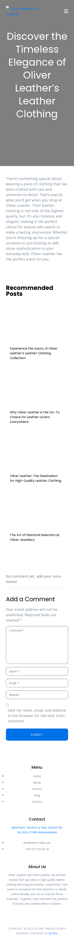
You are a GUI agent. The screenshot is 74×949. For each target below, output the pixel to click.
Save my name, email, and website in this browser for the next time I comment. (37, 715)
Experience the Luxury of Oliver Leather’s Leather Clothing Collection (34, 353)
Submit (37, 734)
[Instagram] (40, 914)
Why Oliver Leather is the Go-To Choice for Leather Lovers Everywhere (35, 417)
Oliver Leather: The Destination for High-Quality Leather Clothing (35, 478)
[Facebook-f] (33, 914)
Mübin (53, 933)
